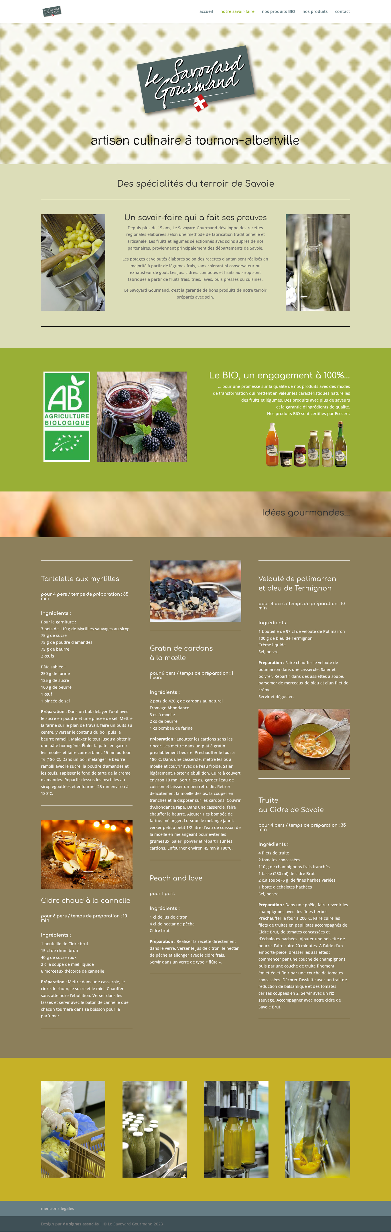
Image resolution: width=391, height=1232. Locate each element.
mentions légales (57, 1208)
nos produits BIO (278, 11)
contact (342, 11)
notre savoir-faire (237, 11)
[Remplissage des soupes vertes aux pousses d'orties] (318, 309)
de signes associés (81, 1224)
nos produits (315, 11)
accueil (206, 11)
